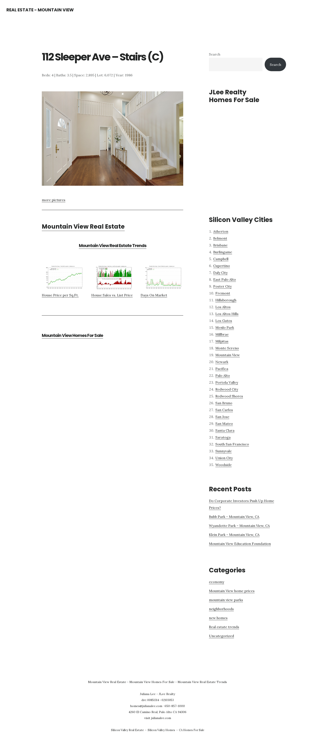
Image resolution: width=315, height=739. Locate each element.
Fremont (222, 293)
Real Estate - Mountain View (40, 10)
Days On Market (154, 295)
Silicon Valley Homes (161, 730)
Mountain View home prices (232, 591)
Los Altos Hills (226, 314)
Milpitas (221, 341)
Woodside (223, 465)
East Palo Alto (224, 279)
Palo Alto (222, 375)
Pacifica (221, 368)
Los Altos (223, 307)
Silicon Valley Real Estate (127, 730)
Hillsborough (225, 300)
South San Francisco (232, 444)
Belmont (220, 238)
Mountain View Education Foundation (240, 543)
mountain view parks (226, 600)
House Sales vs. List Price (112, 295)
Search (214, 54)
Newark (221, 362)
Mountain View (227, 355)
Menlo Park (224, 327)
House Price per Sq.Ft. (60, 295)
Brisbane (220, 245)
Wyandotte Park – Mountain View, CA (239, 525)
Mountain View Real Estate (83, 226)
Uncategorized (221, 636)
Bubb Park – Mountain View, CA (234, 516)
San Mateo (224, 423)
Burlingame (222, 252)
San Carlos (224, 410)
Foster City (222, 286)
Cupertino (221, 266)
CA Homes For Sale (191, 730)
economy (216, 582)
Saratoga (223, 437)
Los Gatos (223, 320)
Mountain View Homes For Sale (72, 335)
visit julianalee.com (157, 718)
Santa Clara (224, 430)
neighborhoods (221, 609)
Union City (224, 458)
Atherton (220, 231)
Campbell (220, 259)
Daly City (220, 272)
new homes (218, 618)
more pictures (53, 200)
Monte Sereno (227, 348)
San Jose (222, 417)
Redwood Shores (229, 396)
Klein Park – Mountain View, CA (234, 534)
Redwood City (226, 389)
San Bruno (223, 403)
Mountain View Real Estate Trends (112, 246)
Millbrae (222, 334)
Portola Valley (226, 382)
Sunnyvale (223, 451)
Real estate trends (224, 627)
